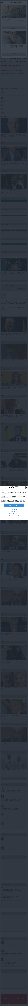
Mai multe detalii (14, 509)
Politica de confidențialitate (14, 515)
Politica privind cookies (14, 513)
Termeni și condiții (14, 511)
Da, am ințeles (14, 505)
